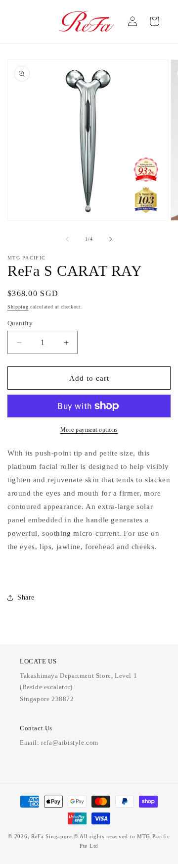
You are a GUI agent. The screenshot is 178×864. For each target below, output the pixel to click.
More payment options (89, 429)
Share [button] (26, 597)
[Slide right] (111, 239)
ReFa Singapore (51, 836)
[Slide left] (67, 239)
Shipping (18, 306)
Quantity (20, 323)
